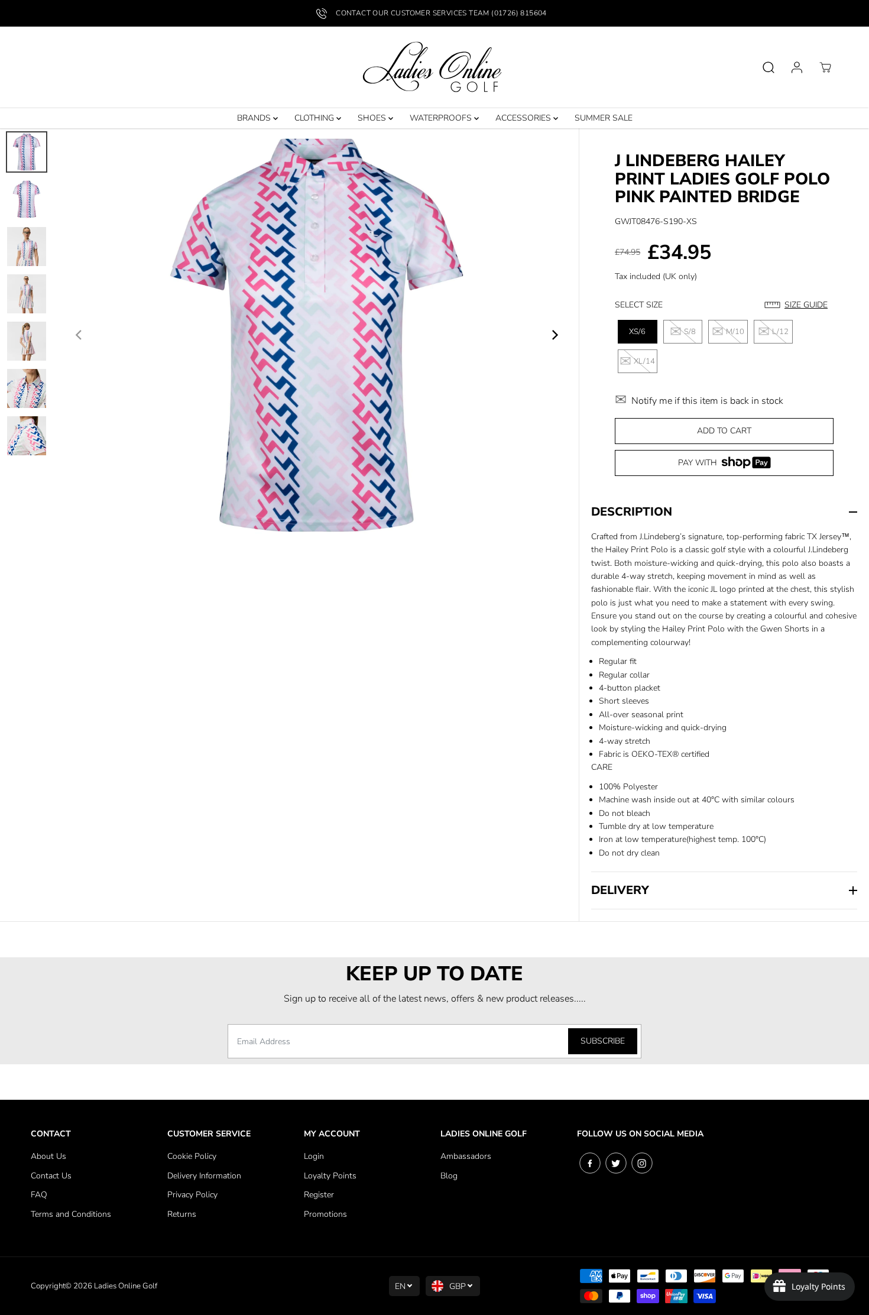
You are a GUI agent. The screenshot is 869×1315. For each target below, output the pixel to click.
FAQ (39, 1194)
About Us (48, 1156)
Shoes (373, 118)
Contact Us (51, 1175)
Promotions (325, 1214)
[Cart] (825, 67)
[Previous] (79, 335)
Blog (449, 1175)
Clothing (315, 118)
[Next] (554, 335)
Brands (255, 118)
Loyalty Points (330, 1175)
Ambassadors (465, 1156)
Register (319, 1194)
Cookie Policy (191, 1156)
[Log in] (797, 67)
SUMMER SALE (604, 118)
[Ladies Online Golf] (434, 67)
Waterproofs (442, 118)
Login (314, 1156)
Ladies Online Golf (125, 1286)
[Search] (768, 67)
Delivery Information (204, 1175)
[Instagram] (642, 1163)
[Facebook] (590, 1163)
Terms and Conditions (71, 1214)
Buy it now (724, 466)
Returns (181, 1214)
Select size (639, 304)
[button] (799, 305)
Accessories (524, 118)
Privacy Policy (192, 1194)
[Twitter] (616, 1163)
